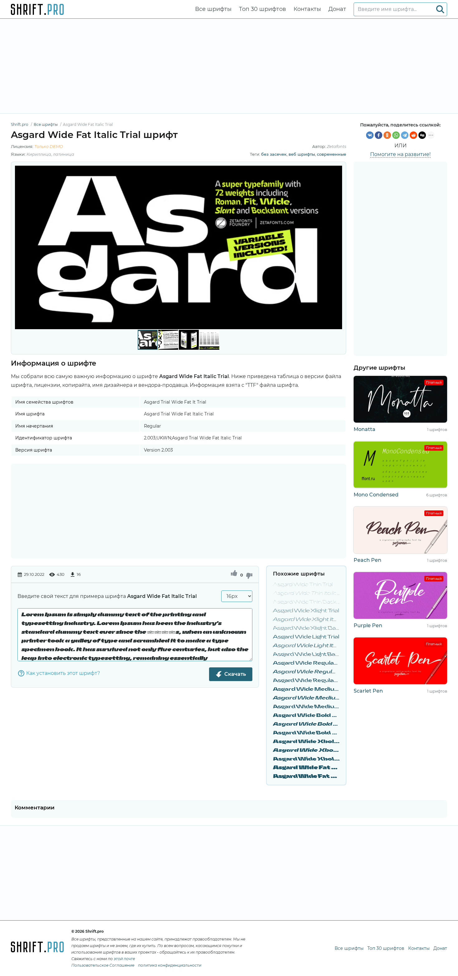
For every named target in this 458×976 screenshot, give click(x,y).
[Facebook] (378, 135)
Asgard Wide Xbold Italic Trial (306, 750)
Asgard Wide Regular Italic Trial (306, 672)
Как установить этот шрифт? (63, 673)
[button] (336, 247)
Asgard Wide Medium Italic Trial (306, 698)
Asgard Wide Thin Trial (303, 584)
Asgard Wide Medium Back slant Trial (306, 706)
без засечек (274, 154)
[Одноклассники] (387, 135)
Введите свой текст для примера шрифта (107, 596)
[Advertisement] (229, 66)
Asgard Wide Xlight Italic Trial (306, 619)
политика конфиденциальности (169, 965)
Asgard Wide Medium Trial (306, 689)
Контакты (307, 9)
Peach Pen (367, 560)
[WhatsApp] (396, 135)
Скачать (235, 674)
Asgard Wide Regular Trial (306, 663)
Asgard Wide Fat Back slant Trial (306, 777)
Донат (337, 9)
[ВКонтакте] (370, 135)
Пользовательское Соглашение (102, 965)
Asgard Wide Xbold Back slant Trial (306, 759)
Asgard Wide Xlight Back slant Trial (306, 628)
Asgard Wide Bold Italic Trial (306, 724)
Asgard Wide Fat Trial (306, 768)
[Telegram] (404, 135)
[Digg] (422, 135)
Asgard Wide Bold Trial (306, 715)
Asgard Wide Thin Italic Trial (306, 593)
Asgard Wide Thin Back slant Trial (306, 602)
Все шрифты (213, 9)
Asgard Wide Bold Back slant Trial (306, 733)
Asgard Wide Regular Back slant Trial (306, 680)
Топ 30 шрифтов (262, 9)
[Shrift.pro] (37, 9)
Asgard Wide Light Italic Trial (306, 645)
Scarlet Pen (368, 691)
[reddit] (413, 135)
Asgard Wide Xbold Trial (306, 741)
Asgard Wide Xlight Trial (306, 611)
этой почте (124, 958)
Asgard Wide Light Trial (306, 637)
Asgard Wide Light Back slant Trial (306, 654)
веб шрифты (302, 154)
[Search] (440, 9)
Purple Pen (368, 625)
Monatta (364, 429)
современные (331, 154)
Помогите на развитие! (400, 154)
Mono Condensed (376, 495)
